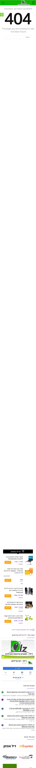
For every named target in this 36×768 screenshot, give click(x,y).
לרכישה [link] (8, 562)
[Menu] (33, 2)
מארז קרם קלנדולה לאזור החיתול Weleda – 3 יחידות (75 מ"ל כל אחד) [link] (13, 571)
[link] (2, 14)
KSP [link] (22, 583)
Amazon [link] (21, 564)
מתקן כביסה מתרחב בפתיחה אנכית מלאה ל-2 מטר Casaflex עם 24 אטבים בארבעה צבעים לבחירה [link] (20, 701)
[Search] (3, 2)
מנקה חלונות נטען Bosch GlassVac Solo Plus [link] (21, 725)
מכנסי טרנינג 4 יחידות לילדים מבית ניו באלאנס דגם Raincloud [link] (13, 590)
